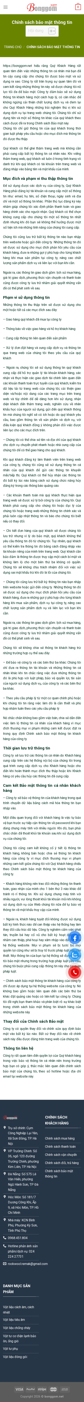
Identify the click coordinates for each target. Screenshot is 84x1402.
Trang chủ (12, 47)
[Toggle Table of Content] (49, 31)
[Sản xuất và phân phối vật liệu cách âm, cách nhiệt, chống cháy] (42, 7)
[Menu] (5, 7)
